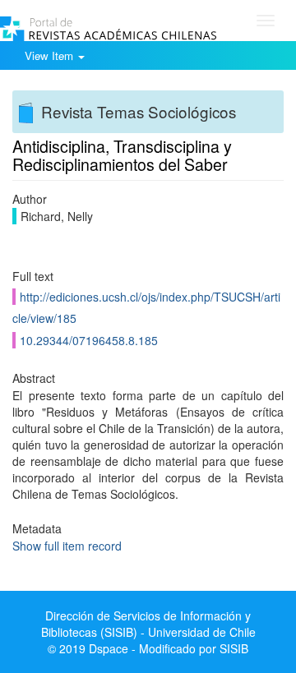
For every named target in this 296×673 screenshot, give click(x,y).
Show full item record (67, 545)
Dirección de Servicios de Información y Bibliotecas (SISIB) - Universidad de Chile (148, 623)
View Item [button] (50, 55)
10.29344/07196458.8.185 (89, 340)
